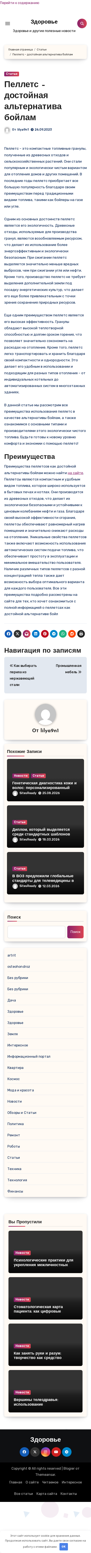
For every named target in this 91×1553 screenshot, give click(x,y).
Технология (17, 1180)
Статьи (11, 74)
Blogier (69, 1468)
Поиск (14, 917)
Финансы (15, 1191)
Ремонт (13, 1135)
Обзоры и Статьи (21, 1113)
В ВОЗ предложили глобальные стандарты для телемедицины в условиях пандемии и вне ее (43, 880)
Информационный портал (28, 1056)
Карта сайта (46, 1494)
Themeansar (45, 1475)
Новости (21, 776)
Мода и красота (20, 1090)
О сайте (32, 1482)
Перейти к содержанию (19, 3)
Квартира (15, 1068)
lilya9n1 (23, 129)
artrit (11, 955)
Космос (13, 1079)
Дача (11, 1000)
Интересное (17, 1045)
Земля (12, 1034)
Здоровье (44, 22)
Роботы (13, 1146)
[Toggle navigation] (7, 23)
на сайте (75, 473)
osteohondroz (18, 967)
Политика (15, 1124)
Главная (15, 1482)
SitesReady (27, 793)
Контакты (69, 1494)
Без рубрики (17, 978)
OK (64, 1546)
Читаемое (50, 1482)
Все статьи (23, 1494)
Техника (14, 1169)
